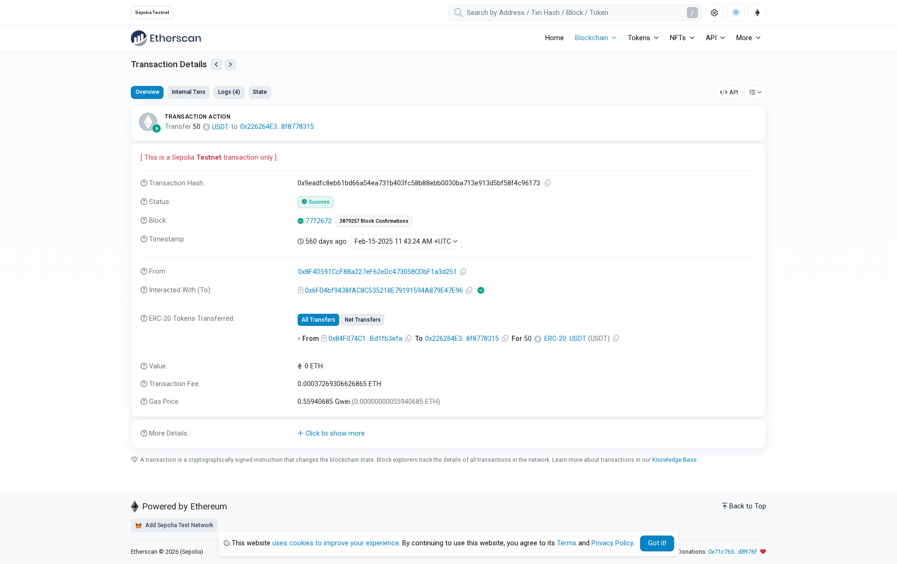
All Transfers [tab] (318, 320)
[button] (448, 433)
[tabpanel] (448, 276)
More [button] (744, 38)
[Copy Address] (463, 272)
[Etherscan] (166, 38)
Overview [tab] (147, 91)
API (733, 92)
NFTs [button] (678, 38)
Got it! (657, 543)
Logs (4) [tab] (229, 91)
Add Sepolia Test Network (178, 525)
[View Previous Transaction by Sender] (216, 64)
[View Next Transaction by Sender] (230, 64)
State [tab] (260, 91)
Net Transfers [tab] (363, 320)
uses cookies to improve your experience (335, 543)
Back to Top (747, 506)
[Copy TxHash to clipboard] (548, 183)
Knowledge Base (674, 459)
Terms (567, 543)
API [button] (711, 38)
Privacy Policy (612, 543)
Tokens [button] (639, 38)
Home (554, 38)
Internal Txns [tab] (189, 91)
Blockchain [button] (591, 38)
